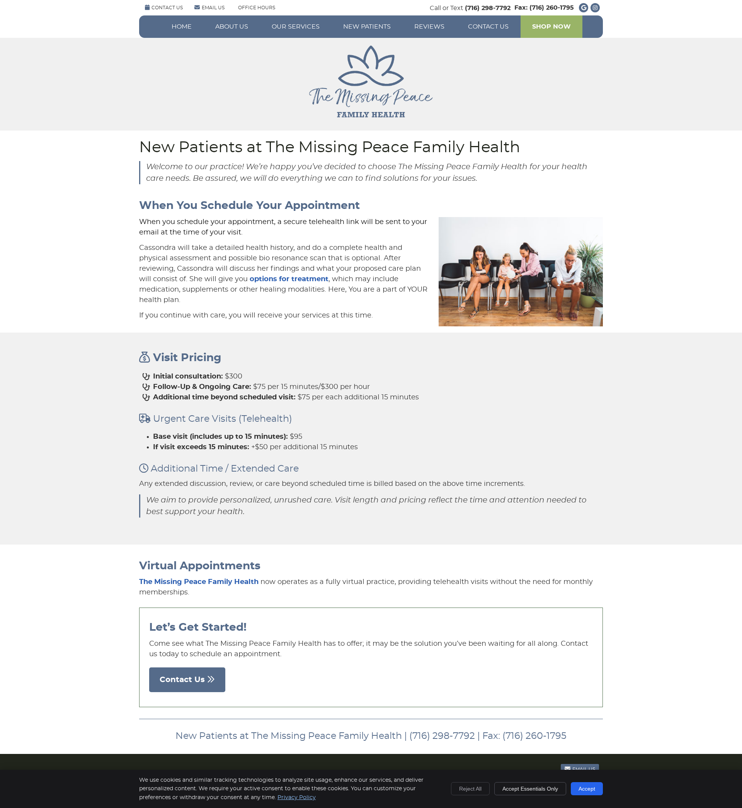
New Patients (367, 27)
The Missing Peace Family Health (199, 582)
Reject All (470, 789)
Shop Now (551, 27)
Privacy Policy (296, 797)
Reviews (429, 27)
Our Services (296, 27)
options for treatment (289, 279)
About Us (231, 27)
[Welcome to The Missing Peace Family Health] (371, 115)
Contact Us (167, 7)
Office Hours (256, 7)
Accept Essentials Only (530, 789)
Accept (587, 789)
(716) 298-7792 (488, 8)
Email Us (213, 7)
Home (182, 27)
